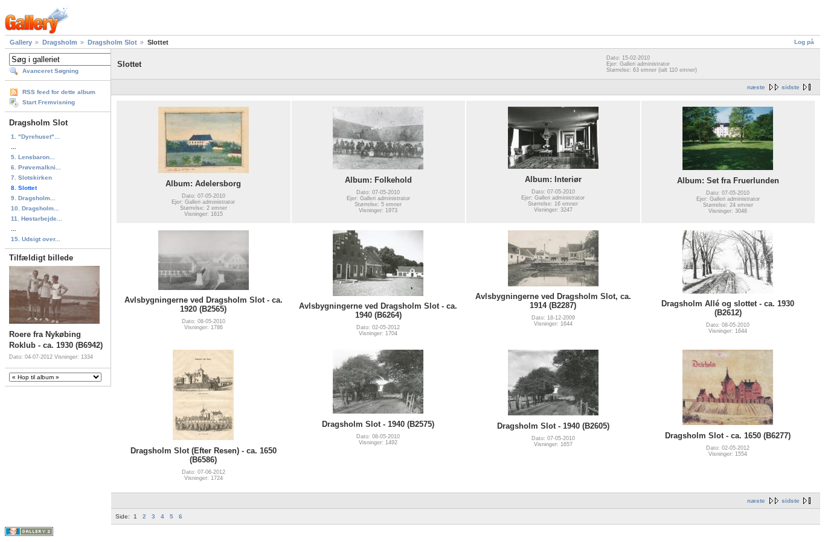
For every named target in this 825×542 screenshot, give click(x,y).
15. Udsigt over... (35, 239)
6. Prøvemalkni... (36, 167)
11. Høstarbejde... (36, 218)
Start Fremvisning (48, 102)
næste (756, 87)
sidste (791, 87)
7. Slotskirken (31, 177)
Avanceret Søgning (50, 71)
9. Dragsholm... (33, 198)
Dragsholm (59, 42)
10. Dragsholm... (35, 208)
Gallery (21, 42)
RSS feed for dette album (58, 92)
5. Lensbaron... (33, 157)
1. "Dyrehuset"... (35, 136)
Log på (804, 42)
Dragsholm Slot (112, 42)
